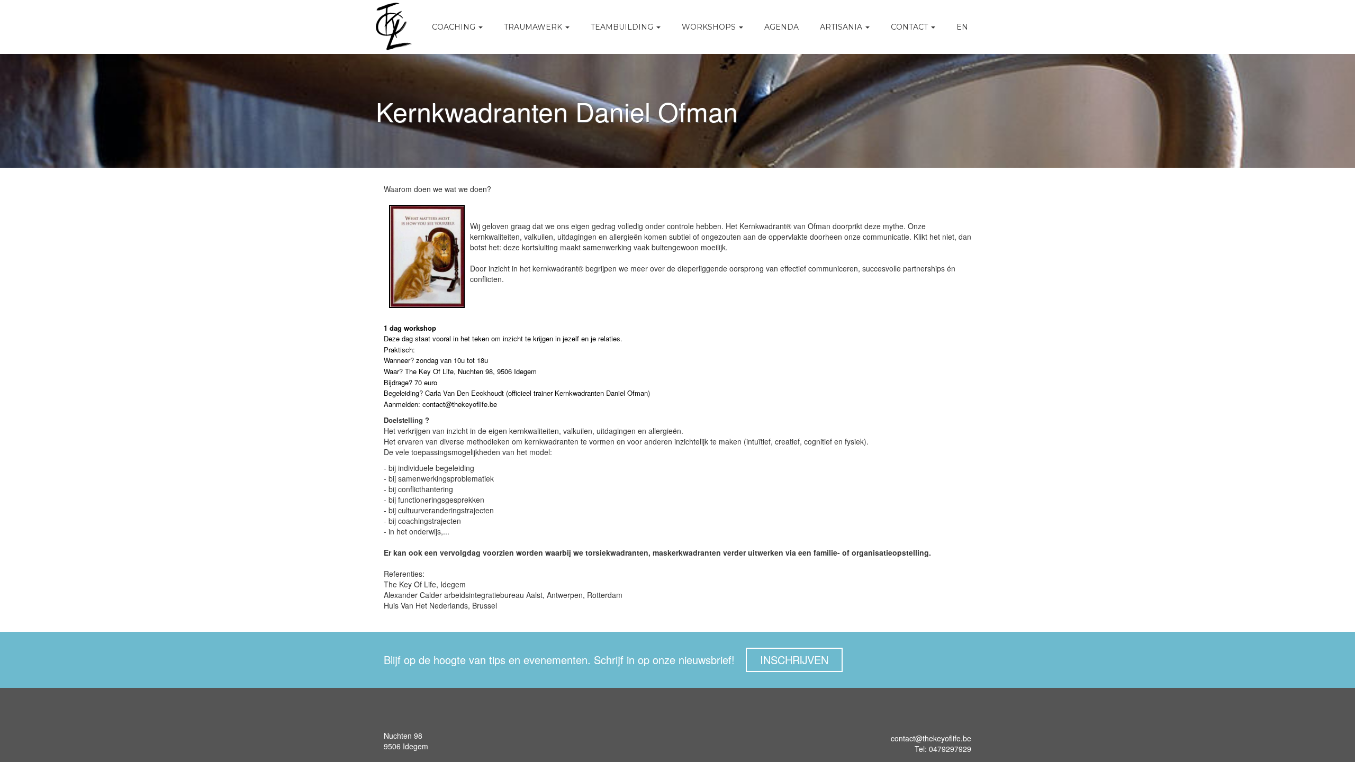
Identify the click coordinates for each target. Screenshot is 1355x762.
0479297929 (949, 748)
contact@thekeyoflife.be (931, 738)
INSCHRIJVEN (794, 659)
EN (962, 27)
